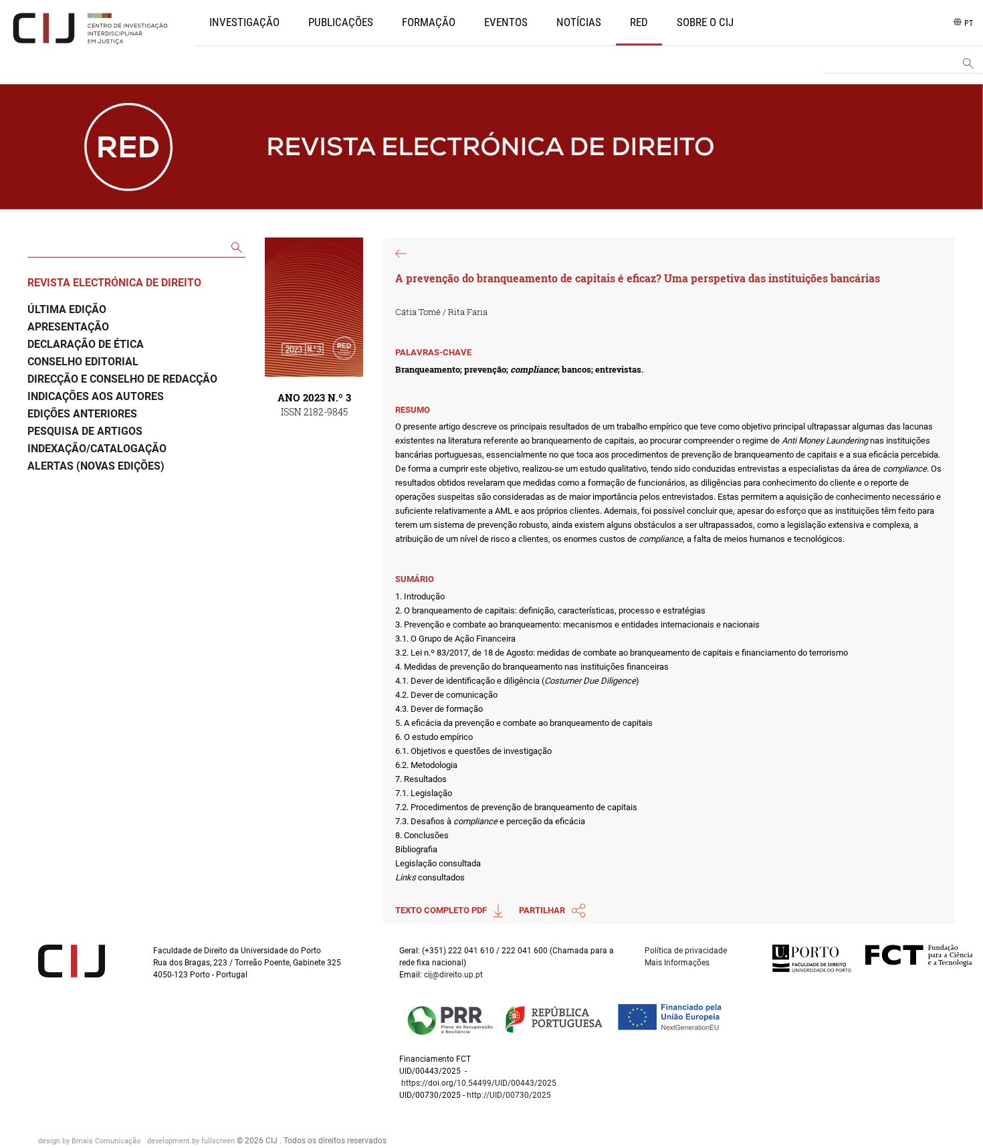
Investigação (244, 22)
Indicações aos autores (95, 396)
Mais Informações (677, 962)
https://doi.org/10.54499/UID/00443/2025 (478, 1083)
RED (639, 22)
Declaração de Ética (85, 344)
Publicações (340, 22)
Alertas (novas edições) (96, 466)
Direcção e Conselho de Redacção (122, 379)
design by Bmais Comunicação (90, 1141)
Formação (428, 22)
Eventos (506, 22)
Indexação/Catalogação (97, 448)
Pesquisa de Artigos (84, 431)
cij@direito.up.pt (454, 974)
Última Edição (66, 309)
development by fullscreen (192, 1141)
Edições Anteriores (82, 413)
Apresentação (68, 326)
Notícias (578, 22)
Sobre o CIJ (705, 22)
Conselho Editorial (82, 361)
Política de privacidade (686, 950)
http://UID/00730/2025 (509, 1095)
